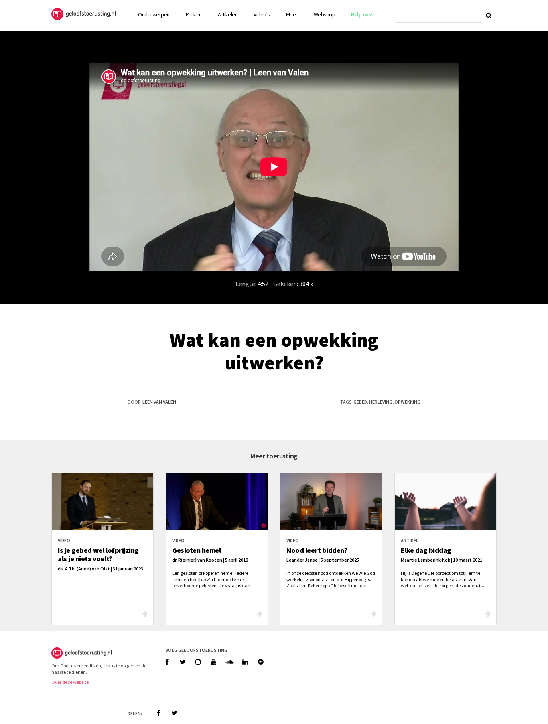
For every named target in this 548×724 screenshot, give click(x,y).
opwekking (407, 402)
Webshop (324, 14)
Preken (194, 14)
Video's (262, 14)
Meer (292, 14)
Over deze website (70, 682)
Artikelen (228, 14)
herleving (380, 402)
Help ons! (362, 14)
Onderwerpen (154, 14)
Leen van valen (159, 402)
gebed (360, 402)
